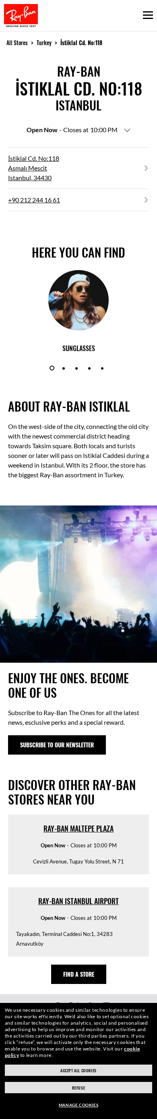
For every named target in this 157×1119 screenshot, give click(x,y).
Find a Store (78, 974)
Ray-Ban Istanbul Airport (78, 901)
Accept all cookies (78, 1070)
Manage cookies (78, 1104)
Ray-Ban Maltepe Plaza (78, 828)
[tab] (52, 368)
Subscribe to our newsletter (57, 744)
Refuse (78, 1088)
